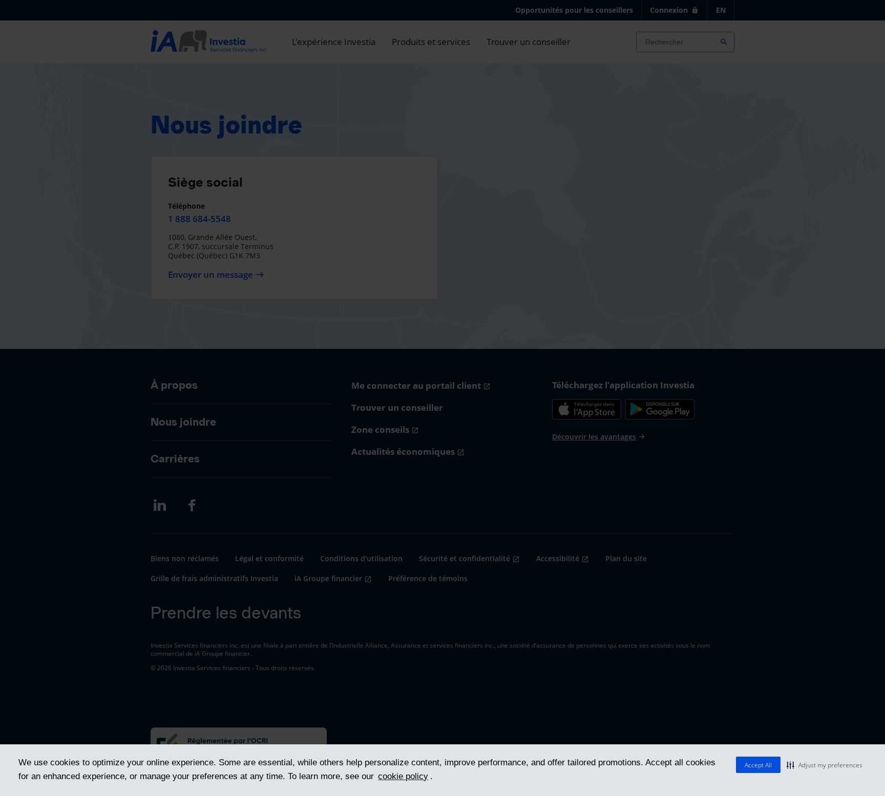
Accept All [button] (758, 765)
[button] (825, 765)
